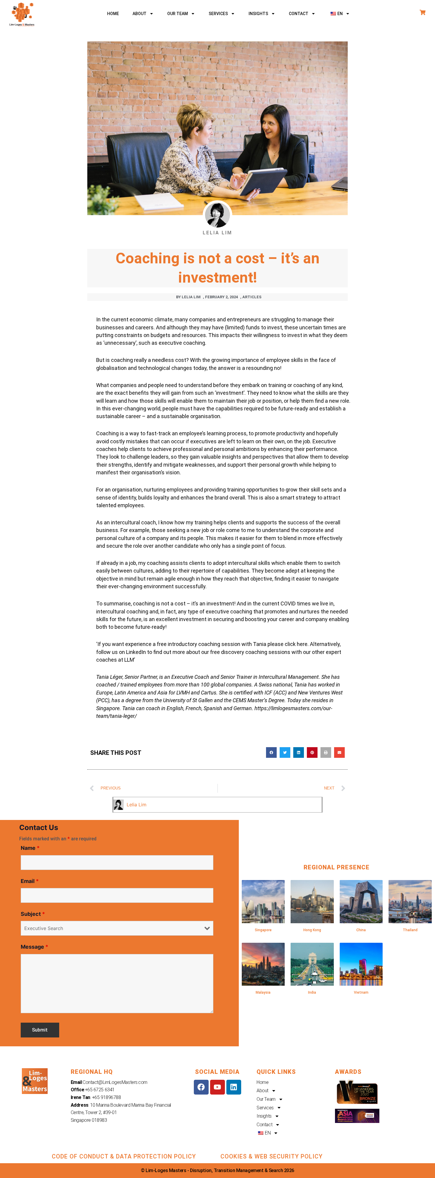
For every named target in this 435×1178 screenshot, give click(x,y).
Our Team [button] (177, 13)
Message (34, 947)
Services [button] (218, 13)
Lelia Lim (136, 805)
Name (30, 848)
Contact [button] (298, 13)
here (302, 644)
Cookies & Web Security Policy (271, 1156)
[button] (339, 13)
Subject (33, 914)
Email (30, 881)
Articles (252, 297)
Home (113, 13)
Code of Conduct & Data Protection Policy (124, 1156)
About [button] (139, 13)
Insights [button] (258, 13)
